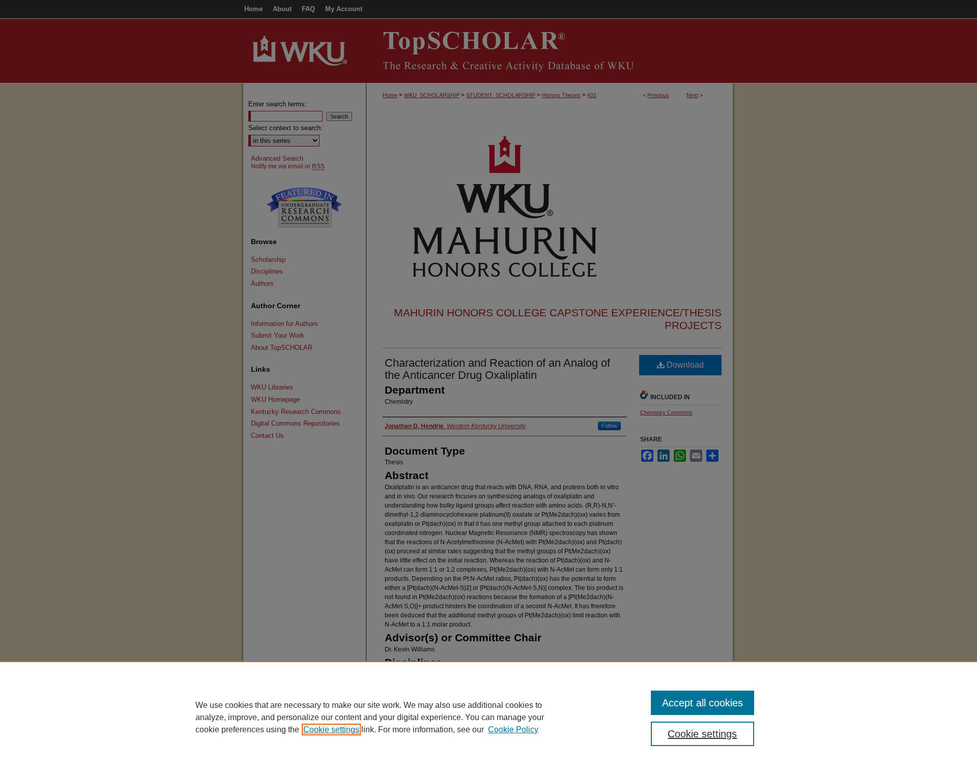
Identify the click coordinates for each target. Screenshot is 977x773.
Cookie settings (331, 729)
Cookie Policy (513, 729)
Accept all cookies (702, 702)
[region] (488, 717)
